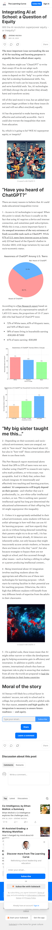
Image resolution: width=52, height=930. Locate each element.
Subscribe (36, 4)
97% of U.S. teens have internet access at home (25, 237)
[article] (26, 814)
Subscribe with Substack (28, 886)
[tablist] (13, 765)
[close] (44, 842)
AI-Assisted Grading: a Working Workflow (15, 830)
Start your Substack (19, 917)
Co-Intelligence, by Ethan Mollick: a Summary (16, 807)
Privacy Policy (30, 898)
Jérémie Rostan (15, 36)
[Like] (4, 44)
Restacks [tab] (20, 765)
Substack (13, 924)
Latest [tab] (12, 798)
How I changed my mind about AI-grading (18, 836)
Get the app (39, 917)
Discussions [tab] (23, 798)
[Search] (47, 798)
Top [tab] (5, 798)
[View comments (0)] (11, 44)
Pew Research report (27, 306)
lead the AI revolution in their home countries (25, 675)
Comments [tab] (8, 765)
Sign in (46, 4)
